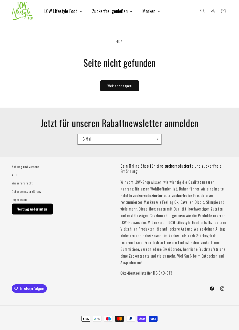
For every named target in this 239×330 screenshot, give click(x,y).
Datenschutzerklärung (27, 191)
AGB (15, 174)
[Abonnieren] (156, 139)
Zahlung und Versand (25, 166)
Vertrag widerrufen (32, 208)
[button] (202, 11)
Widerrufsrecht (22, 182)
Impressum (19, 199)
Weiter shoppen (119, 85)
